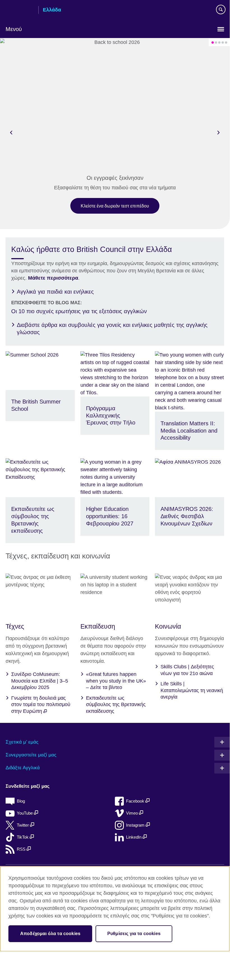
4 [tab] (223, 42)
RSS (22, 849)
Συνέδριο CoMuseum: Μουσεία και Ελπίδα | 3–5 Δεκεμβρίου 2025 (39, 680)
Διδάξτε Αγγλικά (23, 767)
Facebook (135, 801)
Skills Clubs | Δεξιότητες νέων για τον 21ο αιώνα (187, 670)
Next (219, 132)
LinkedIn (134, 837)
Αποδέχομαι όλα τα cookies (50, 933)
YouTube (25, 813)
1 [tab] (213, 42)
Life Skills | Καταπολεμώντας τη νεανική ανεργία (192, 690)
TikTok (23, 837)
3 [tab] (219, 42)
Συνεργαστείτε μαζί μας (31, 755)
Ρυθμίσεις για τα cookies (134, 933)
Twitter (23, 825)
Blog (21, 801)
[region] (115, 909)
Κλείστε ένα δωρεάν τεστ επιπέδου (115, 205)
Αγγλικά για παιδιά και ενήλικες (55, 292)
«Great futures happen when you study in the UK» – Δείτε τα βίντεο (116, 680)
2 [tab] (216, 42)
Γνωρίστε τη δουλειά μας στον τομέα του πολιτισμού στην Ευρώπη (40, 704)
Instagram (136, 825)
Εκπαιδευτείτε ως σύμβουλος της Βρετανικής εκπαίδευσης (116, 704)
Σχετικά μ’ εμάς (22, 742)
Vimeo (132, 813)
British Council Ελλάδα (20, 10)
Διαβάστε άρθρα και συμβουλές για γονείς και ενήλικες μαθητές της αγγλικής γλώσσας (112, 328)
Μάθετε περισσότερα (53, 278)
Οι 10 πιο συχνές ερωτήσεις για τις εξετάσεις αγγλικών (79, 311)
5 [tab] (226, 42)
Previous (11, 132)
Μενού (14, 29)
